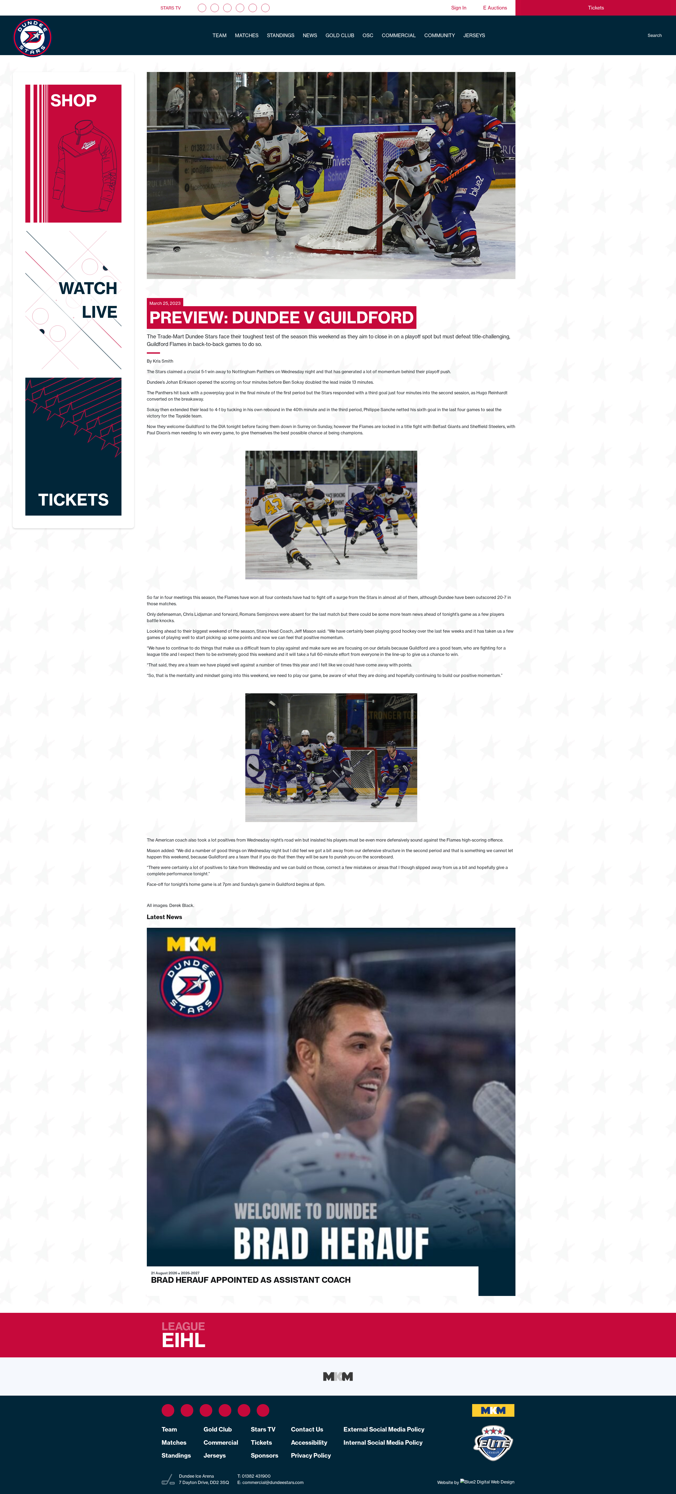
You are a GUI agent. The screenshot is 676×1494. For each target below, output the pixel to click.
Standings (280, 35)
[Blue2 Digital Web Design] (486, 1482)
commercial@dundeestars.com (273, 1482)
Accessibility (309, 1442)
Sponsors (264, 1455)
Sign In (458, 8)
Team (220, 35)
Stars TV (171, 8)
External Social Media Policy (384, 1429)
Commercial (399, 35)
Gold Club (340, 35)
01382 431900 (256, 1476)
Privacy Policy (311, 1455)
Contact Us (307, 1429)
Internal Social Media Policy (383, 1442)
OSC (368, 35)
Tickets (261, 1442)
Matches (247, 35)
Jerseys (474, 35)
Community (439, 35)
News (310, 35)
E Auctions (495, 8)
